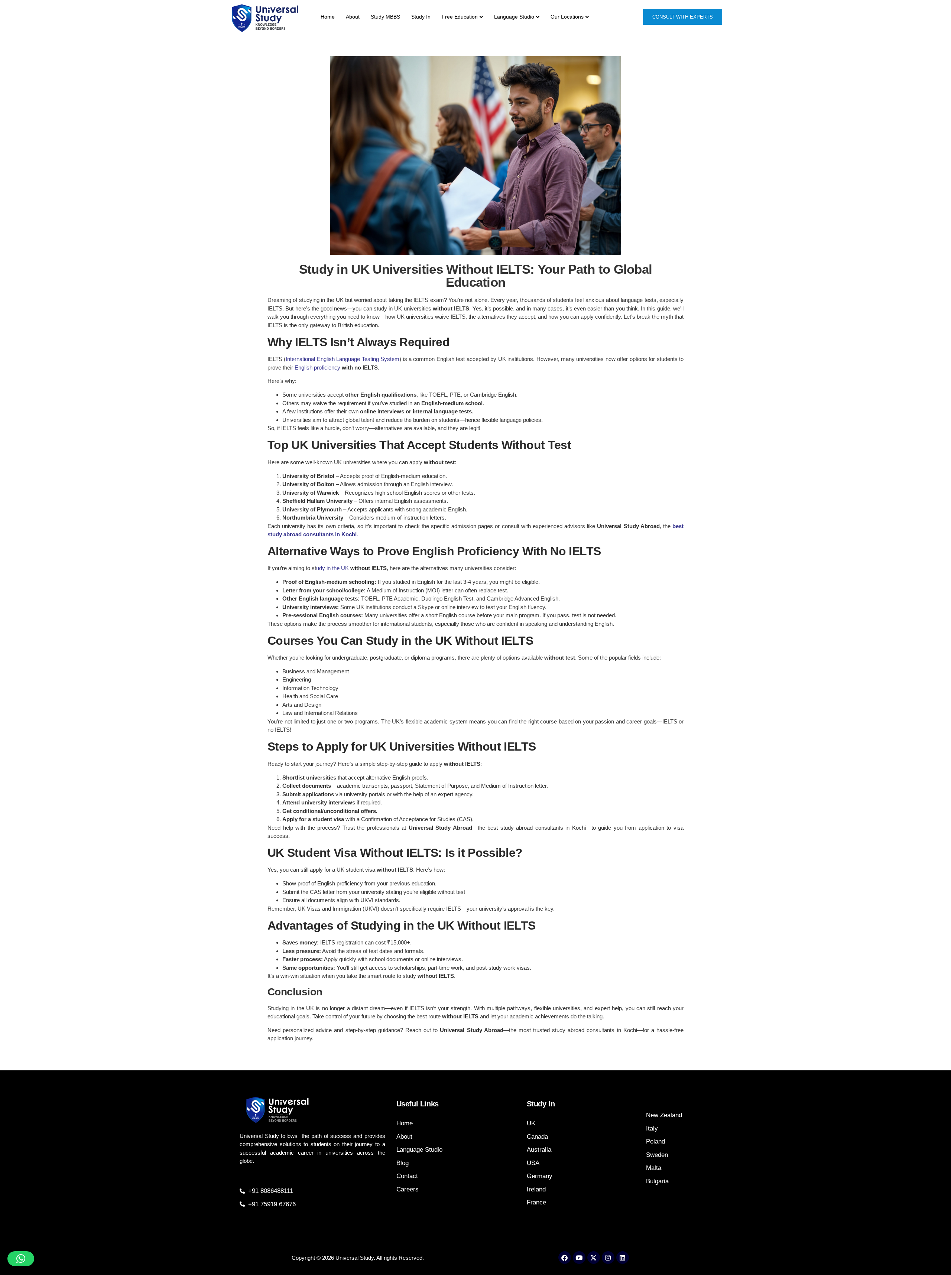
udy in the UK (333, 568)
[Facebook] (564, 1257)
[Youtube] (579, 1257)
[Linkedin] (622, 1257)
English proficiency (317, 367)
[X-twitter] (593, 1257)
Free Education (460, 17)
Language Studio (514, 17)
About (353, 17)
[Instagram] (608, 1257)
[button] (20, 1258)
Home (328, 17)
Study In (421, 17)
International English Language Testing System (342, 359)
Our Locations (567, 17)
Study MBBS (385, 17)
